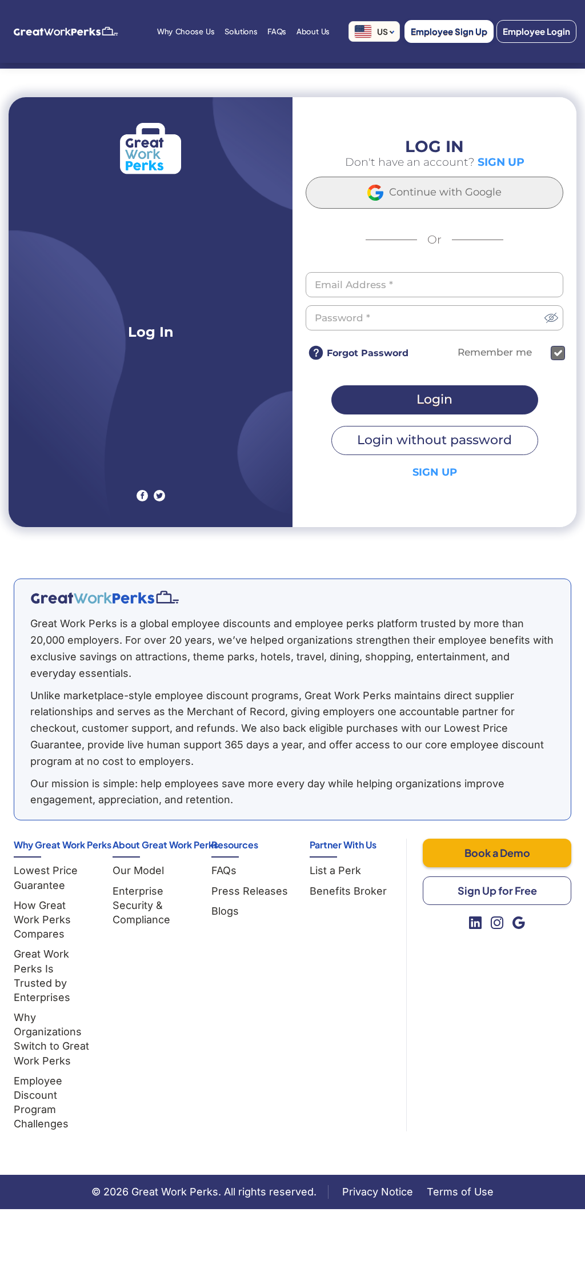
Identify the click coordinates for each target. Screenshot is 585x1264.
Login (434, 399)
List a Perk (335, 870)
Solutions (241, 31)
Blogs (225, 911)
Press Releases (249, 891)
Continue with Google (444, 192)
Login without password (434, 440)
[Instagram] (497, 922)
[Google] (518, 922)
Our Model (138, 870)
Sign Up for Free (497, 890)
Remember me (495, 352)
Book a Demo (497, 852)
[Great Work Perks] (104, 597)
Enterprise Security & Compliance (141, 905)
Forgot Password (367, 353)
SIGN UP (501, 162)
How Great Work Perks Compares (42, 919)
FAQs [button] (276, 31)
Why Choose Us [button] (185, 31)
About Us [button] (313, 31)
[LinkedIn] (475, 922)
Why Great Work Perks (62, 845)
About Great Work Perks (165, 845)
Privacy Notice (377, 1192)
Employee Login (536, 31)
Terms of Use (460, 1192)
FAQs (224, 870)
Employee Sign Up (449, 31)
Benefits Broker (348, 891)
